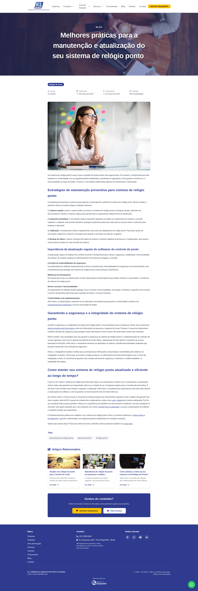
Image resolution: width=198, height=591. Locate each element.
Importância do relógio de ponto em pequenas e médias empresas (99, 474)
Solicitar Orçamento (88, 510)
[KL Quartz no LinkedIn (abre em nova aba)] (146, 537)
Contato (142, 6)
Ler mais (53, 485)
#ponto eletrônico (85, 438)
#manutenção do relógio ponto (61, 438)
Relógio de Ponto (56, 84)
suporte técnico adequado (108, 407)
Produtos (67, 6)
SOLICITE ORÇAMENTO (159, 6)
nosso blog (128, 424)
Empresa (56, 6)
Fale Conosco (116, 510)
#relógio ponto (101, 438)
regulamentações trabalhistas (60, 305)
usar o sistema (118, 400)
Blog (123, 6)
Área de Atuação (82, 6)
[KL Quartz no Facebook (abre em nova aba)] (127, 537)
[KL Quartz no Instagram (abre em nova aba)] (134, 537)
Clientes (132, 6)
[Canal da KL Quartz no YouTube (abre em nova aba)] (140, 537)
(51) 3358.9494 (85, 536)
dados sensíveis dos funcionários (61, 328)
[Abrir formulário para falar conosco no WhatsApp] (191, 584)
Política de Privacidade (161, 574)
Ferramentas (111, 6)
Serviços (97, 6)
